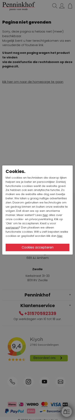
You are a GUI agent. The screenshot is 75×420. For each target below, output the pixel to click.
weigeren (12, 228)
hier (45, 215)
